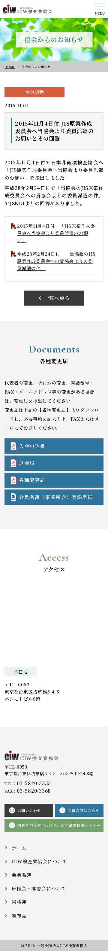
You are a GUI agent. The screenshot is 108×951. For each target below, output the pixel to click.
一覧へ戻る (57, 297)
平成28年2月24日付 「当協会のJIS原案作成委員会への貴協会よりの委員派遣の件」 (56, 261)
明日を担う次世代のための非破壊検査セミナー (58, 825)
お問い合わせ (29, 810)
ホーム (19, 848)
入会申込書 (32, 446)
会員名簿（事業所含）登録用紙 (56, 497)
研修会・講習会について (39, 888)
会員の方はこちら (84, 810)
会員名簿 (22, 875)
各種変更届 (32, 480)
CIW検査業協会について (39, 861)
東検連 (19, 902)
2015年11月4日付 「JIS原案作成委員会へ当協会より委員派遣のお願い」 (56, 233)
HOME (9, 66)
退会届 (27, 462)
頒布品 (19, 915)
